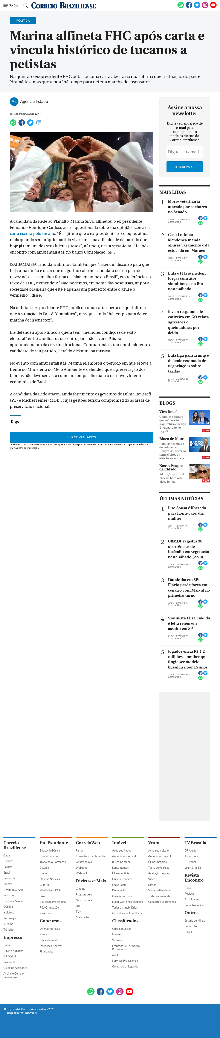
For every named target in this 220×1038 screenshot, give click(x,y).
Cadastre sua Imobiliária (127, 913)
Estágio (44, 867)
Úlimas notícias (121, 873)
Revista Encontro (194, 878)
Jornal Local (192, 856)
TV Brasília (195, 842)
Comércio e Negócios (125, 966)
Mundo (7, 884)
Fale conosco (47, 913)
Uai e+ (188, 932)
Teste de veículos (158, 867)
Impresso (12, 937)
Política (7, 866)
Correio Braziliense (14, 845)
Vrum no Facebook (159, 890)
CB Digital (9, 956)
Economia (9, 878)
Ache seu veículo (158, 850)
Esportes (8, 895)
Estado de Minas (195, 920)
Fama (79, 850)
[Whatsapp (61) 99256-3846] (180, 7)
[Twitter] (30, 124)
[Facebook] (189, 7)
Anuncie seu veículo (160, 856)
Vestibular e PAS (50, 890)
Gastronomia (84, 862)
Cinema (80, 888)
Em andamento (49, 940)
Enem (43, 873)
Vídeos (152, 879)
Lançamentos (120, 867)
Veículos (117, 940)
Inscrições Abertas (51, 946)
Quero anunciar (121, 928)
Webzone (81, 867)
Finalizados (46, 951)
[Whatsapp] (13, 124)
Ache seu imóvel (122, 850)
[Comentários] (39, 124)
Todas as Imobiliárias (125, 907)
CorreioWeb (88, 842)
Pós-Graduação (49, 907)
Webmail (81, 873)
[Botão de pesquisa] (24, 5)
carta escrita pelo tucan (31, 233)
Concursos (50, 920)
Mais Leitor (83, 917)
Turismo (8, 923)
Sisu (42, 896)
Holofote (8, 912)
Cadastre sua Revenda (162, 901)
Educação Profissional (53, 901)
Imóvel (119, 842)
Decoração (118, 890)
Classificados (125, 920)
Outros (192, 912)
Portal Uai (191, 926)
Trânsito (8, 929)
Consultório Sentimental (90, 856)
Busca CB (9, 962)
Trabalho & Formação (53, 862)
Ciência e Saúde (13, 901)
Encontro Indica (194, 905)
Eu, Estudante (54, 842)
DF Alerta (191, 850)
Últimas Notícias (50, 879)
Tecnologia (10, 918)
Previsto (45, 934)
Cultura (44, 884)
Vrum (153, 842)
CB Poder (190, 862)
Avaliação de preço (159, 873)
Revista (189, 893)
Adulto (116, 955)
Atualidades (192, 899)
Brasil (6, 872)
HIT (78, 905)
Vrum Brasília (193, 867)
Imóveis (117, 934)
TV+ (78, 911)
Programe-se (84, 894)
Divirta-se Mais (91, 881)
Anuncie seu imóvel (124, 856)
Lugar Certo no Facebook (127, 901)
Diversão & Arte (13, 889)
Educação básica (50, 850)
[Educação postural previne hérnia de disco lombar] (199, 472)
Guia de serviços (122, 879)
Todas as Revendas (160, 896)
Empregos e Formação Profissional (126, 947)
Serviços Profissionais (125, 960)
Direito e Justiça (13, 950)
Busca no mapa (121, 862)
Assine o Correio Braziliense (13, 975)
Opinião (8, 906)
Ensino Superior (49, 856)
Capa (6, 855)
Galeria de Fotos (122, 896)
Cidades (8, 861)
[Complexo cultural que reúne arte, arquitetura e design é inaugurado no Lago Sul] (199, 418)
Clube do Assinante (15, 967)
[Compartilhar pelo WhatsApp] (200, 224)
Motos (152, 884)
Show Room (119, 884)
